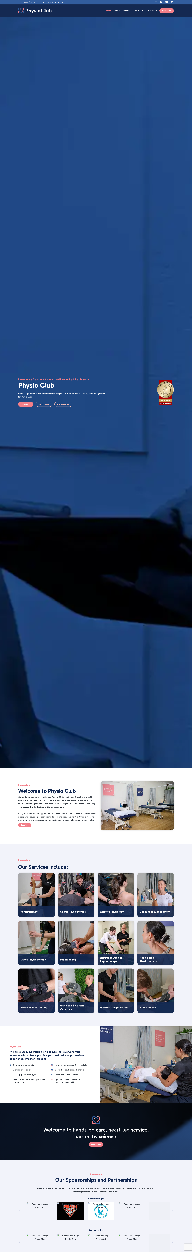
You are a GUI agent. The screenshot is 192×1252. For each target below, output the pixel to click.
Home (108, 11)
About (116, 11)
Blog (143, 11)
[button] (119, 11)
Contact (151, 11)
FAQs (137, 11)
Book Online (166, 11)
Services (126, 11)
